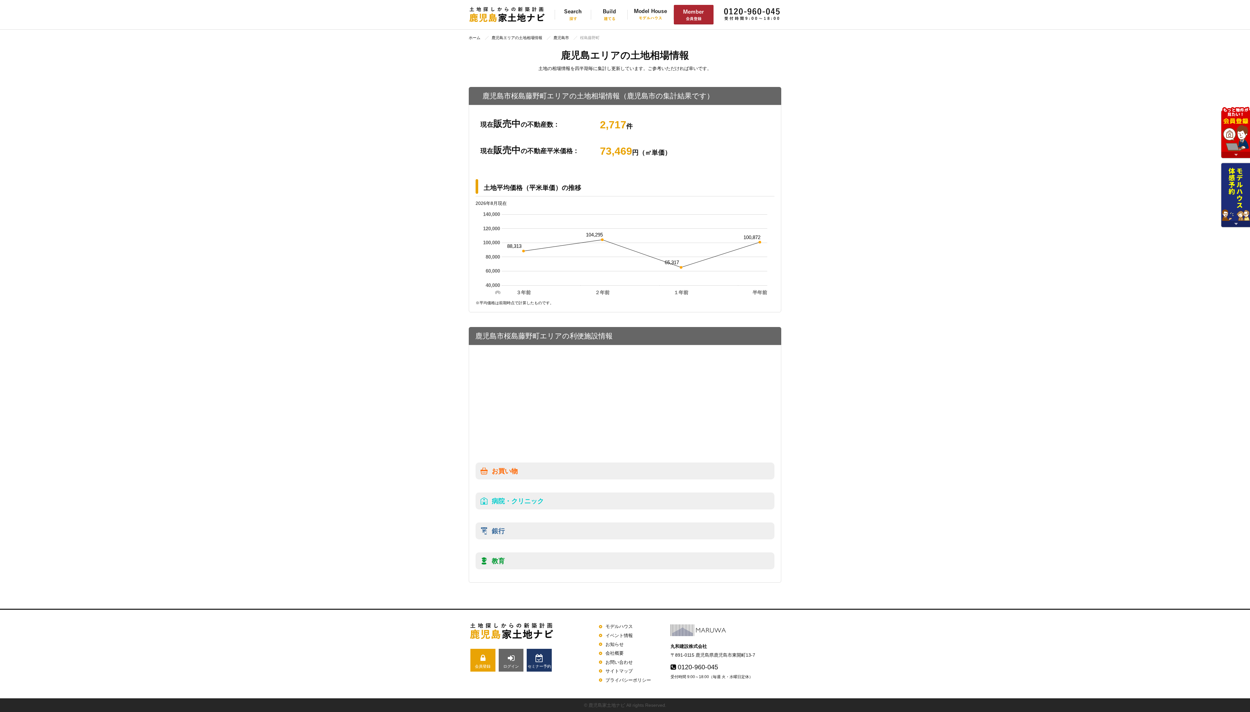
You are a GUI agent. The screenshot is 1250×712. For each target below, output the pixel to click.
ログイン (511, 666)
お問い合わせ (619, 662)
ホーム (474, 38)
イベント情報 (619, 635)
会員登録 (483, 666)
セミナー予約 (539, 666)
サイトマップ (619, 671)
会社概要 (614, 653)
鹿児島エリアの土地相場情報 (517, 38)
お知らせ (614, 644)
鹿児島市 (561, 38)
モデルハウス (619, 626)
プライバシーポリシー (628, 680)
